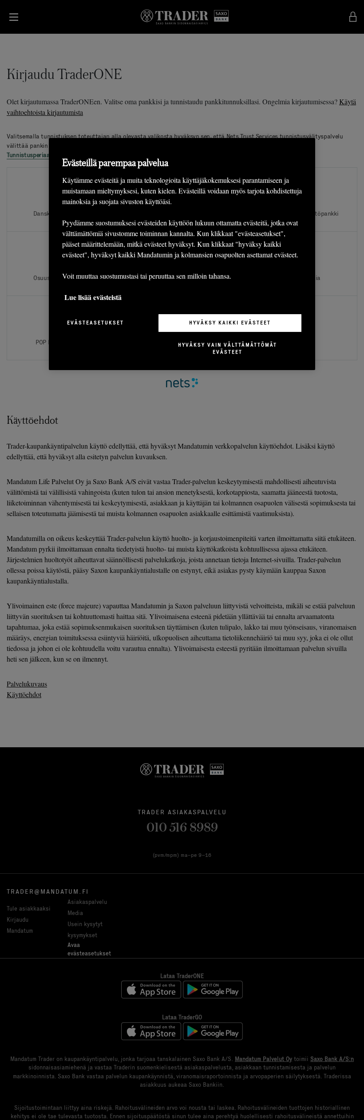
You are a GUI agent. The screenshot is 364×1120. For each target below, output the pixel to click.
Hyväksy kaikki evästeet (230, 322)
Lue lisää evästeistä (93, 297)
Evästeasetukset (95, 322)
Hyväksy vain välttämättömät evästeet (227, 348)
